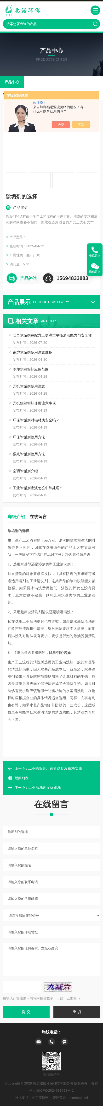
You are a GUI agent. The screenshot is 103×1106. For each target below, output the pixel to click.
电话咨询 (95, 255)
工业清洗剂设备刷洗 (44, 787)
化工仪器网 (40, 1098)
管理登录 (59, 1098)
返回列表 (21, 778)
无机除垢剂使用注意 (29, 386)
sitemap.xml (79, 1098)
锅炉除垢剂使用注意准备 (32, 352)
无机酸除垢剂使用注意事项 (34, 403)
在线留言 (38, 516)
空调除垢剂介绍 (25, 471)
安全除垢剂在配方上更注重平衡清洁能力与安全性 (52, 335)
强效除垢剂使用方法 (29, 454)
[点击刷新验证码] (58, 987)
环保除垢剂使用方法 (29, 437)
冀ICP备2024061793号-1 (55, 1090)
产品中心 (12, 82)
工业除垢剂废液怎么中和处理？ (38, 488)
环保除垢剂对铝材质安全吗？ (36, 420)
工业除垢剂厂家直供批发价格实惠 (55, 768)
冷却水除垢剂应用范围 (31, 369)
